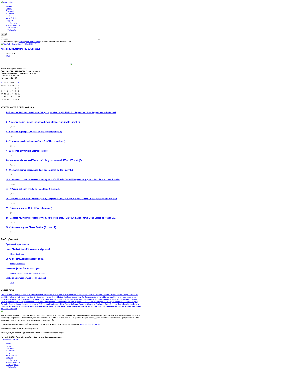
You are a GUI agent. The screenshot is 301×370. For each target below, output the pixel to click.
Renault (13, 273)
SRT (36, 301)
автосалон (34, 306)
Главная (22, 41)
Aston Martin (29, 273)
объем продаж (118, 306)
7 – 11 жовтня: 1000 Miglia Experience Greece (27, 150)
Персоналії (83, 304)
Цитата (136, 304)
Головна (9, 343)
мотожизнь (93, 306)
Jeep (80, 297)
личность (75, 306)
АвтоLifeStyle (11, 355)
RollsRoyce (5, 301)
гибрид (54, 306)
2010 (8, 56)
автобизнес (14, 306)
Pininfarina (100, 299)
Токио (107, 304)
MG (31, 299)
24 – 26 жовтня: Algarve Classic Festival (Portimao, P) (31, 227)
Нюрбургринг (54, 304)
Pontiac (108, 299)
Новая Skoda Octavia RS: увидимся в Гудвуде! (28, 249)
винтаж (42, 306)
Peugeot (92, 299)
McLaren (17, 299)
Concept (13, 263)
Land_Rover (114, 297)
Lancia (107, 297)
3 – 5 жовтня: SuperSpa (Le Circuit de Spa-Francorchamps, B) (34, 131)
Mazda (11, 299)
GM (35, 297)
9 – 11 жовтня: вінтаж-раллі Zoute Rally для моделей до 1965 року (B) (39, 169)
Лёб (40, 304)
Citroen (113, 294)
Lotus (134, 297)
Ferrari (14, 297)
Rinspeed (133, 299)
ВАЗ (123, 301)
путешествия (130, 306)
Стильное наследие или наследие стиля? (25, 258)
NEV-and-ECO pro (33, 41)
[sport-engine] (7, 2)
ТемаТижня (100, 304)
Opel (81, 299)
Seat (16, 301)
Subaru (41, 301)
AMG (42, 294)
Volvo (106, 301)
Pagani (86, 299)
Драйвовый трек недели (17, 244)
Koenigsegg (89, 297)
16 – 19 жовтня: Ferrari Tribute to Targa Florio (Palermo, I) (33, 189)
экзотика (5, 308)
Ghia (32, 297)
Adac (17, 294)
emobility (5, 297)
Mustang (66, 299)
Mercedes (21, 263)
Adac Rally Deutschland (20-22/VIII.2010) (20, 48)
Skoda (12, 254)
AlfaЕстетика (34, 294)
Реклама (92, 304)
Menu (4, 34)
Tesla (58, 301)
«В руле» (9, 357)
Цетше (130, 304)
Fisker (23, 297)
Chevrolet (99, 294)
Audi (12, 283)
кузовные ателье (64, 306)
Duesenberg (133, 294)
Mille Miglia (45, 299)
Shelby (21, 301)
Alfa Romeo (24, 294)
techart (52, 301)
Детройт (5, 304)
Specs (8, 353)
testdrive (64, 301)
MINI (52, 299)
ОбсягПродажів (66, 304)
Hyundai (54, 297)
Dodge (126, 294)
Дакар (135, 301)
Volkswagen (98, 301)
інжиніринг (13, 308)
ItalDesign (68, 297)
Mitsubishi (58, 299)
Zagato (112, 301)
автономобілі (24, 306)
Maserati (4, 299)
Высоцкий (129, 301)
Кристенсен (34, 304)
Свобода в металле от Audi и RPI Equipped (26, 277)
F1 (10, 297)
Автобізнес (10, 350)
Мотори (9, 346)
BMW (74, 294)
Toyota (77, 301)
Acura (12, 294)
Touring (71, 301)
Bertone (68, 294)
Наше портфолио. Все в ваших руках (23, 268)
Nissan (76, 299)
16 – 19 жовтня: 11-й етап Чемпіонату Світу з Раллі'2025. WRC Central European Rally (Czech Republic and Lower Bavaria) (63, 179)
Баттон (118, 301)
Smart (32, 301)
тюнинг (138, 306)
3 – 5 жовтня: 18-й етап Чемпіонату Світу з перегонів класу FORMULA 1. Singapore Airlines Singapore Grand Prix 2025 (61, 112)
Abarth (7, 294)
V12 (82, 301)
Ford (28, 297)
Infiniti (43, 273)
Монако (45, 304)
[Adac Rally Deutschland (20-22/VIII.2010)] (18, 44)
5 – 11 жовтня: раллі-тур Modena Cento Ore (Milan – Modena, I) (35, 141)
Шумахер (5, 306)
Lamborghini (99, 297)
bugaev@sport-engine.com (90, 324)
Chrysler (106, 294)
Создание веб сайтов (9, 339)
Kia (83, 297)
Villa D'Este (89, 301)
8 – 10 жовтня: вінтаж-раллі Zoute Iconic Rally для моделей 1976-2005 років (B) (44, 160)
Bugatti (80, 294)
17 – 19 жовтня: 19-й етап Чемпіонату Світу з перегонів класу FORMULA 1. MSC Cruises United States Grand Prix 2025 (61, 198)
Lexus (129, 297)
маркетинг (83, 306)
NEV (72, 299)
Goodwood (20, 254)
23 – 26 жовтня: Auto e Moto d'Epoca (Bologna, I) (29, 208)
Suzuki (46, 301)
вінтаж (48, 306)
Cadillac (91, 294)
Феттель (114, 304)
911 (2, 294)
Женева (18, 304)
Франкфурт (122, 304)
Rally (120, 299)
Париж (76, 304)
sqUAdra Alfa (11, 367)
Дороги (12, 304)
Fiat (18, 297)
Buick (85, 294)
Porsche (37, 273)
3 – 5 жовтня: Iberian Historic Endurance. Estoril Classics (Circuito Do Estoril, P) (43, 122)
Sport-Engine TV (12, 364)
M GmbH (36, 299)
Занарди (25, 304)
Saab (12, 301)
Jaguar (75, 297)
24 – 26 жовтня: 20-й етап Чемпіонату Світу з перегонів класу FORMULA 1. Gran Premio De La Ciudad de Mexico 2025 (61, 217)
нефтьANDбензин (105, 306)
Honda (48, 297)
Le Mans (123, 297)
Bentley (20, 273)
